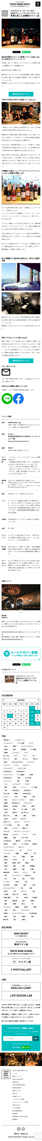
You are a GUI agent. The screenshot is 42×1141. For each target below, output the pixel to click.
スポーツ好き (24, 837)
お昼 (33, 891)
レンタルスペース (19, 740)
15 (32, 716)
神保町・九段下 (16, 863)
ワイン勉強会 (20, 774)
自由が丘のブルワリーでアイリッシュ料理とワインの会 (26, 680)
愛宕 (14, 866)
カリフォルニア (16, 784)
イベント (25, 834)
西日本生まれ (15, 803)
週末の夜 (5, 834)
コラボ (34, 834)
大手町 (6, 812)
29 (32, 723)
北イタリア (15, 834)
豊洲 (27, 825)
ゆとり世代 (28, 840)
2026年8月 (21, 700)
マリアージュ (30, 762)
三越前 (25, 796)
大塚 (6, 790)
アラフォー (6, 796)
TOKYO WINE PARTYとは (20, 1070)
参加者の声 (15, 1082)
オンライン (24, 891)
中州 (14, 891)
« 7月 (4, 700)
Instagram (23, 1129)
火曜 (18, 777)
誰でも (23, 903)
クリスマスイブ (25, 910)
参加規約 (15, 1113)
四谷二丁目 (6, 815)
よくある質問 (16, 1108)
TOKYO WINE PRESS (18, 1085)
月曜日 (23, 919)
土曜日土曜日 (7, 897)
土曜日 (32, 869)
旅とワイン (24, 818)
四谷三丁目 (15, 894)
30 (37, 723)
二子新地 (5, 894)
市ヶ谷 (27, 784)
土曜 (6, 910)
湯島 (6, 787)
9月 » (38, 700)
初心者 (6, 809)
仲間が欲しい (7, 740)
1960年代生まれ (27, 793)
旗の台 (32, 800)
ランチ (14, 856)
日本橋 (27, 781)
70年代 (17, 881)
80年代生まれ (27, 790)
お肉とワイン (7, 822)
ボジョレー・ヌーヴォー (18, 800)
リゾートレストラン (8, 850)
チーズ (26, 752)
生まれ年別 (6, 885)
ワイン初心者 (24, 844)
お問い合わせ (16, 1105)
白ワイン (17, 822)
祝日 (15, 919)
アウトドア (27, 822)
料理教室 (32, 866)
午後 (6, 869)
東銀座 (17, 907)
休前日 (6, 859)
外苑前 (6, 749)
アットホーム (15, 752)
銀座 (32, 856)
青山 (14, 910)
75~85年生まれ (7, 840)
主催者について (16, 1096)
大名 (6, 878)
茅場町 (16, 793)
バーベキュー (7, 881)
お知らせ (15, 1093)
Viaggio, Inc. (24, 1133)
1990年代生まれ (20, 771)
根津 (33, 809)
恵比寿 (6, 913)
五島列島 (23, 749)
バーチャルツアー (8, 768)
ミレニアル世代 (7, 825)
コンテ (25, 755)
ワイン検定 (34, 787)
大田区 (6, 866)
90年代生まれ (15, 790)
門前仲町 (35, 897)
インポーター (7, 853)
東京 (6, 875)
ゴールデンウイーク (8, 847)
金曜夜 (6, 837)
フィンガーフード (8, 743)
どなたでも (6, 831)
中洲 (34, 872)
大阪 (14, 878)
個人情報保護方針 (17, 1111)
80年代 (25, 894)
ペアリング (6, 765)
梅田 (6, 916)
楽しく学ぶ (6, 755)
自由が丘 (14, 812)
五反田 (6, 818)
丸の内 (6, 746)
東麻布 (14, 746)
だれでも (16, 872)
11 (10, 716)
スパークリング (16, 875)
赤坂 (32, 859)
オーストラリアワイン (18, 913)
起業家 (6, 803)
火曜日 (35, 907)
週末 (16, 759)
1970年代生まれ (7, 771)
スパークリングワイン (27, 746)
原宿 (23, 866)
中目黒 (32, 878)
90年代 (14, 844)
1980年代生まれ (7, 777)
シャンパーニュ (7, 781)
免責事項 (15, 1119)
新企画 (6, 844)
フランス (29, 850)
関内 (14, 809)
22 (32, 720)
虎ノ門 (14, 818)
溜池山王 (18, 840)
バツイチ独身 (20, 743)
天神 (26, 881)
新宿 (25, 815)
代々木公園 (28, 777)
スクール (25, 872)
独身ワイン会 (16, 1090)
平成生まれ (28, 875)
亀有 (14, 749)
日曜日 (23, 856)
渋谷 (22, 888)
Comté (16, 796)
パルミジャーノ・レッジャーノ (22, 831)
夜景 (14, 837)
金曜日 (14, 869)
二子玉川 (14, 859)
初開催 (6, 752)
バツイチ (31, 743)
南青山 (27, 863)
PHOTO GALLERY (17, 1079)
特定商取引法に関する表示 (20, 1116)
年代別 (26, 897)
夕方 (17, 897)
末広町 (14, 787)
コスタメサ (26, 765)
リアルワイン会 (21, 768)
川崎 (14, 916)
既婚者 (6, 856)
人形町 (32, 806)
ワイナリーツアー (8, 774)
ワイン (34, 755)
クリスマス (15, 828)
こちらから (28, 379)
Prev (4, 597)
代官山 (6, 800)
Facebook (19, 1129)
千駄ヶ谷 (35, 759)
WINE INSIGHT (16, 1088)
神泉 (6, 900)
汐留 (33, 796)
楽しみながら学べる (17, 762)
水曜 (32, 916)
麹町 (6, 863)
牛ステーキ (6, 759)
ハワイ (6, 784)
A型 (18, 825)
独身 (23, 869)
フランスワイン (28, 803)
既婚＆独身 (6, 872)
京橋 (31, 888)
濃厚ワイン (25, 828)
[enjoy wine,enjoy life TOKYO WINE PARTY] (20, 3)
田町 (18, 781)
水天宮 (24, 806)
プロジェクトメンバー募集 (20, 1102)
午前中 (33, 815)
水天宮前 (14, 806)
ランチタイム (7, 907)
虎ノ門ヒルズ (24, 812)
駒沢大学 (5, 919)
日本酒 (31, 774)
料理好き (5, 806)
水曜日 (17, 853)
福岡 (25, 885)
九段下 (23, 900)
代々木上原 (6, 793)
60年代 (6, 891)
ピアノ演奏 (24, 809)
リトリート (24, 787)
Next (38, 597)
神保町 (32, 900)
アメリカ (16, 765)
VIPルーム (21, 847)
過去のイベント (16, 1076)
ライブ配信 (33, 749)
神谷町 (26, 907)
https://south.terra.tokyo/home (17, 441)
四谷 (23, 878)
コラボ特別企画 (32, 913)
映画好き (35, 844)
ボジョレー (25, 759)
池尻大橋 (14, 900)
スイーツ (16, 755)
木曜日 (14, 903)
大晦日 (6, 828)
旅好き (6, 762)
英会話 (16, 885)
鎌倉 (6, 903)
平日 (35, 853)
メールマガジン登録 (18, 1099)
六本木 (33, 885)
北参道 (23, 916)
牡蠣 (16, 815)
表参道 (26, 853)
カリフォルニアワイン (9, 888)
